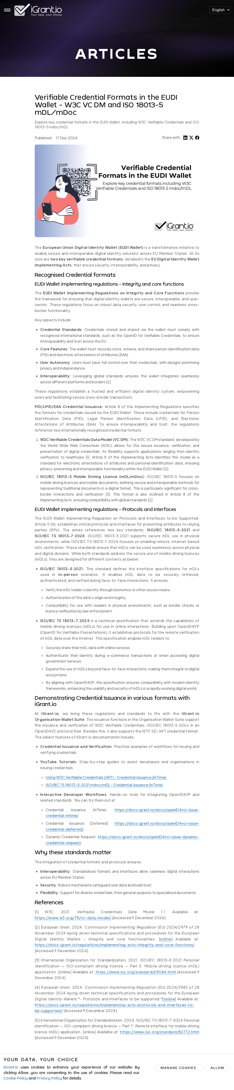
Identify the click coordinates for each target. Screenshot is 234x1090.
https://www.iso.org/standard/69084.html (135, 971)
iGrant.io (10, 1067)
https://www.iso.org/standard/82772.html (159, 1031)
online (165, 939)
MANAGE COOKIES (178, 1068)
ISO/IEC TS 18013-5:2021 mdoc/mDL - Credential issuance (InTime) (104, 784)
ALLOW (217, 1068)
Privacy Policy (49, 1078)
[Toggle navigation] (7, 10)
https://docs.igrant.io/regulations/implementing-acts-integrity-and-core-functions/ (115, 944)
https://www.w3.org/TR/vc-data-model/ (73, 917)
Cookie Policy (15, 1078)
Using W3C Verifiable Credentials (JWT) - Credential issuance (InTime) (106, 777)
